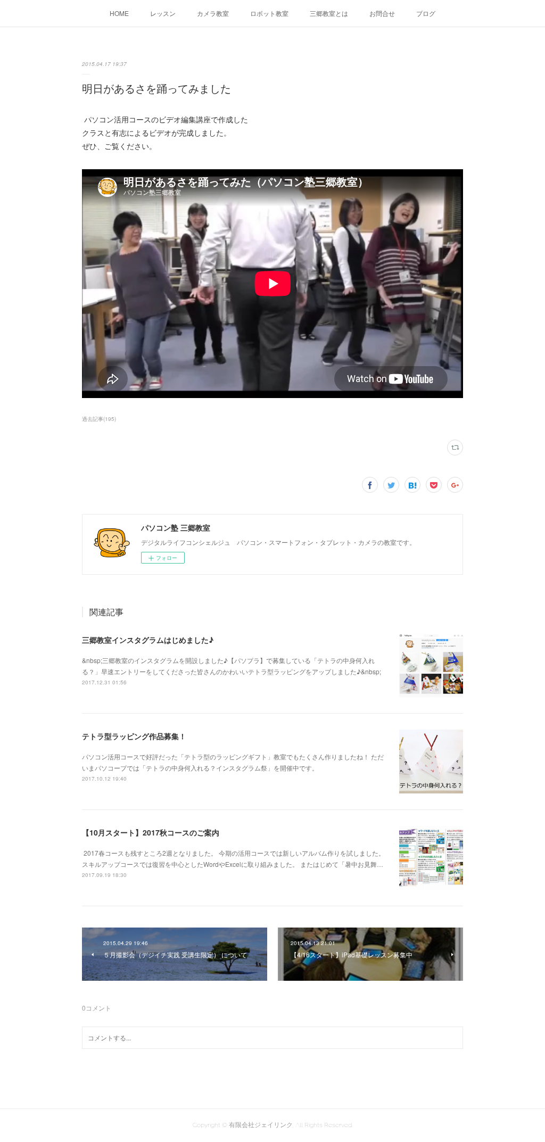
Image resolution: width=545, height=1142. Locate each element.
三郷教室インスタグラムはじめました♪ (147, 639)
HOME (119, 13)
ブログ (425, 13)
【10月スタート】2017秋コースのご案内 (150, 832)
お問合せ (382, 13)
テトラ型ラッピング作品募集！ (134, 736)
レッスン (163, 13)
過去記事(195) (99, 419)
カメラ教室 (213, 13)
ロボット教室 (269, 13)
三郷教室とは (329, 13)
